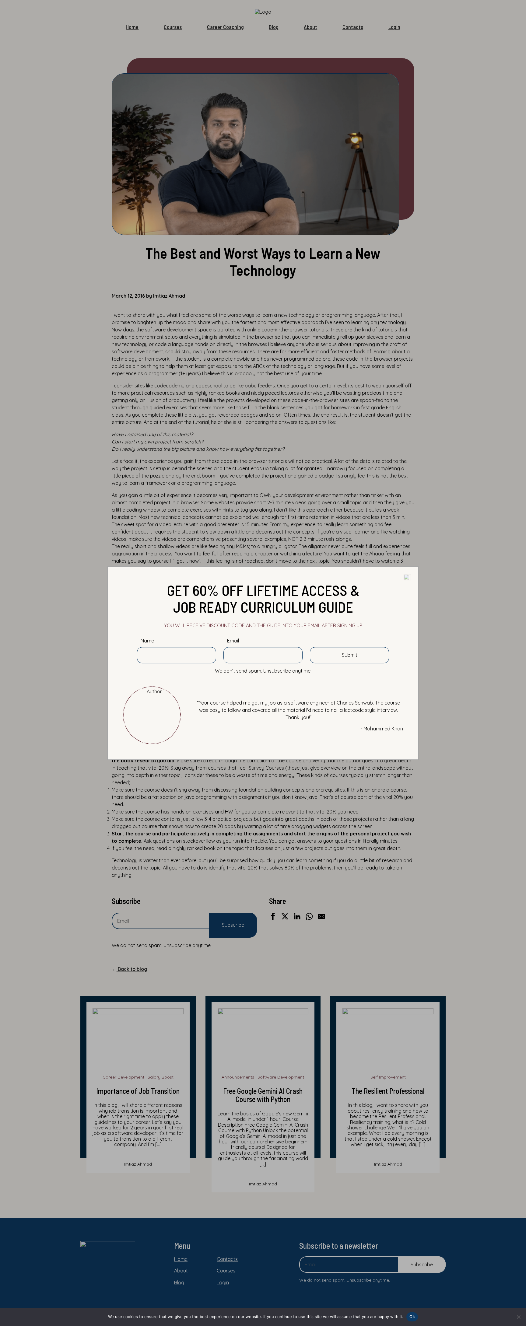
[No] (518, 1317)
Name (147, 641)
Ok (412, 1316)
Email (233, 641)
